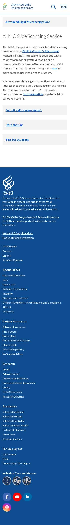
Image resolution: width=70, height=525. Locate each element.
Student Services (12, 438)
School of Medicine (13, 411)
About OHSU (11, 269)
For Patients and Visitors (16, 340)
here (55, 68)
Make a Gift (9, 284)
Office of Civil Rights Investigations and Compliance (32, 302)
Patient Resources (15, 321)
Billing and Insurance (14, 326)
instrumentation (33, 94)
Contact (7, 251)
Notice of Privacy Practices (18, 233)
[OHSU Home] (5, 6)
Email (5, 458)
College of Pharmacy (14, 429)
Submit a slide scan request (24, 110)
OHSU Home (10, 246)
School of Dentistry (13, 420)
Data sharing (14, 124)
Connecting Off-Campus (16, 463)
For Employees (12, 448)
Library (6, 387)
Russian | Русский (13, 260)
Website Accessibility (15, 288)
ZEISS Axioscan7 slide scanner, (40, 51)
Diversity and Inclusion (15, 298)
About (6, 369)
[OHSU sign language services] (17, 484)
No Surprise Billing (13, 354)
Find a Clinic (9, 336)
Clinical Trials (10, 344)
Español (7, 255)
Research (9, 363)
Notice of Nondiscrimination (18, 237)
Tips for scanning (17, 139)
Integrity (8, 293)
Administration (11, 373)
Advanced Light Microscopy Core (22, 6)
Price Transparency (13, 349)
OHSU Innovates (12, 391)
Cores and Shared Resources (19, 382)
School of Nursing (12, 416)
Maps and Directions (14, 275)
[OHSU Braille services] (7, 484)
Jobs (5, 279)
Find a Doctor (10, 331)
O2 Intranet (9, 454)
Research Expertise (13, 396)
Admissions (9, 434)
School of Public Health (15, 425)
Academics (10, 406)
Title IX (7, 307)
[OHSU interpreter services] (27, 484)
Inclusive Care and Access (19, 473)
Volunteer (8, 311)
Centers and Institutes (16, 378)
